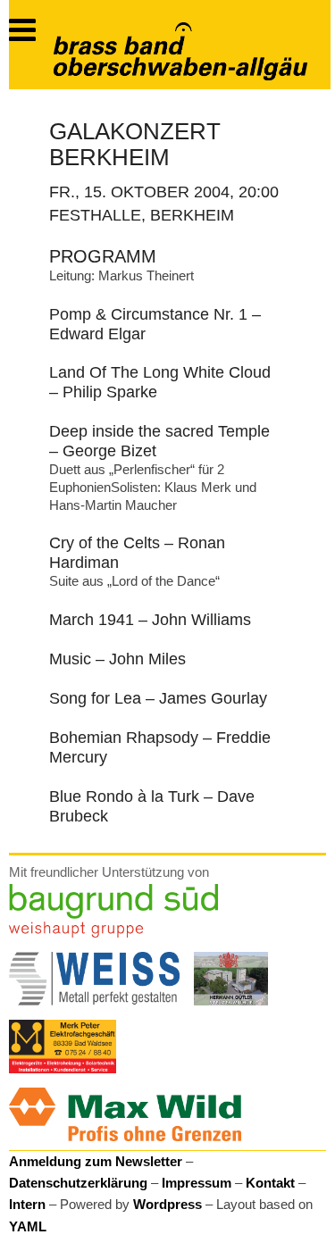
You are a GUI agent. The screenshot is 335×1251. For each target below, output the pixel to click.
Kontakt (270, 1182)
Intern (27, 1204)
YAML (27, 1226)
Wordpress (167, 1204)
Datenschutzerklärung (78, 1182)
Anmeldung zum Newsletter (95, 1161)
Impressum (196, 1182)
